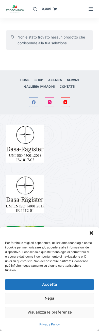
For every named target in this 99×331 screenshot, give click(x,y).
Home (24, 80)
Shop (39, 80)
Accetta (49, 284)
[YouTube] (65, 102)
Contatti (67, 86)
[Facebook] (34, 102)
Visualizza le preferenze (49, 312)
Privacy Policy (49, 324)
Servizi (73, 80)
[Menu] (91, 9)
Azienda (55, 80)
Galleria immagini (39, 86)
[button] (91, 233)
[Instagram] (49, 102)
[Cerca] (35, 9)
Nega (49, 298)
